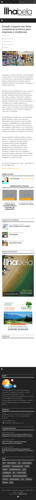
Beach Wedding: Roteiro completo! (19, 226)
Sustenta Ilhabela (14, 479)
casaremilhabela (26, 463)
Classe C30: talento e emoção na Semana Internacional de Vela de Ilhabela (14, 442)
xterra (11, 482)
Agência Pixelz (23, 494)
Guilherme (6, 47)
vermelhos (28, 479)
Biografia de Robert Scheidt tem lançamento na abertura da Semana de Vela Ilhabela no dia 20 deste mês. (17, 450)
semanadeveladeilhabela (19, 476)
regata (24, 469)
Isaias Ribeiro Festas (15, 243)
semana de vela (21, 472)
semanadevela (7, 476)
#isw (4, 463)
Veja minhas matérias (27, 178)
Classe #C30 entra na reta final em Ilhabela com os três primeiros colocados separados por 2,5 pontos (17, 435)
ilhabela (5, 469)
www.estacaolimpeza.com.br (10, 168)
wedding (5, 482)
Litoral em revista (8, 44)
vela (22, 479)
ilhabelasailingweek (15, 469)
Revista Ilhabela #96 (11, 294)
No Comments (7, 41)
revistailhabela (7, 472)
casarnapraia (6, 466)
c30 (19, 463)
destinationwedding (17, 466)
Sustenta (5, 479)
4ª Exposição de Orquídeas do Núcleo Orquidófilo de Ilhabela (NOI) (10, 206)
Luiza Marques (13, 234)
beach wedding (12, 463)
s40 (14, 472)
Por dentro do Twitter (26, 204)
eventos (27, 466)
